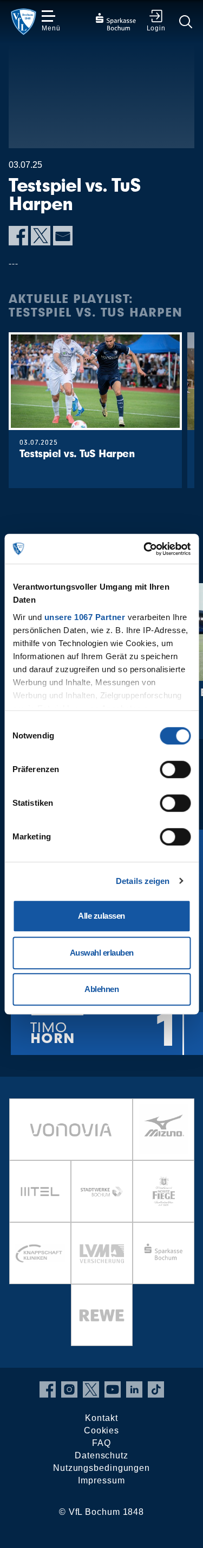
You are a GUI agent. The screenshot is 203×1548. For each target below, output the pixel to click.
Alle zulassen (101, 915)
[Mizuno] (163, 1129)
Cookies (101, 1430)
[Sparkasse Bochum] (163, 1253)
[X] (40, 235)
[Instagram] (69, 1389)
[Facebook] (18, 235)
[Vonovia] (71, 1129)
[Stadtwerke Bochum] (102, 1191)
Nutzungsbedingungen (101, 1468)
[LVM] (102, 1253)
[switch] (175, 769)
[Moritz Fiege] (163, 1191)
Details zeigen (142, 881)
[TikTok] (156, 1389)
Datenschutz (101, 1455)
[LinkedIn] (134, 1389)
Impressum (101, 1480)
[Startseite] (23, 21)
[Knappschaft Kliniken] (40, 1253)
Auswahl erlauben (102, 952)
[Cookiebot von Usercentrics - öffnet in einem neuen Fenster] (145, 549)
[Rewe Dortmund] (102, 1315)
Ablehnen (101, 989)
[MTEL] (40, 1191)
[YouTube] (112, 1389)
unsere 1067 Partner (84, 617)
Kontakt (101, 1418)
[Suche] (185, 21)
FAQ (101, 1443)
